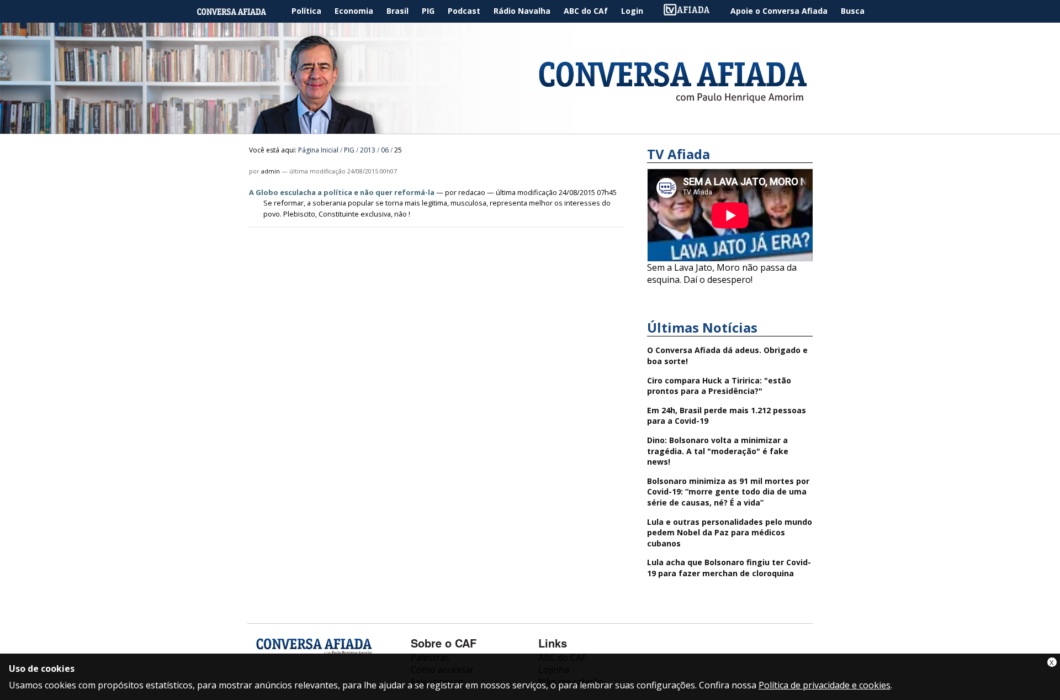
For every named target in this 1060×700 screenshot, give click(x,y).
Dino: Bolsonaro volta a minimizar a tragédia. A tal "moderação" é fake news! (717, 451)
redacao (471, 192)
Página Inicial (239, 11)
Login (632, 11)
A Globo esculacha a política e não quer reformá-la (341, 192)
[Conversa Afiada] (530, 128)
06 (385, 150)
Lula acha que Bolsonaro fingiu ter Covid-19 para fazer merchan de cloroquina (729, 567)
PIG (428, 11)
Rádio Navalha (522, 11)
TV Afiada (692, 11)
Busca (853, 11)
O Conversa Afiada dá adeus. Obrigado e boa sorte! (727, 355)
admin (270, 171)
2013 (367, 150)
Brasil (397, 11)
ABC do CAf (586, 11)
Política (306, 11)
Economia (354, 11)
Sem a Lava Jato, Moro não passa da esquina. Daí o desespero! (722, 273)
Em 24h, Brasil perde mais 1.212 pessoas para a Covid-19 (726, 416)
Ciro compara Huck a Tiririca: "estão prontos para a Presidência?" (719, 386)
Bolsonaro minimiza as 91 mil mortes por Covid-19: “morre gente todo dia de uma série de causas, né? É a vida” (728, 492)
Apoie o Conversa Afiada (779, 11)
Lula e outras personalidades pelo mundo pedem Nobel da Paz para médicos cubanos (729, 533)
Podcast (464, 11)
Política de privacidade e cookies (825, 685)
